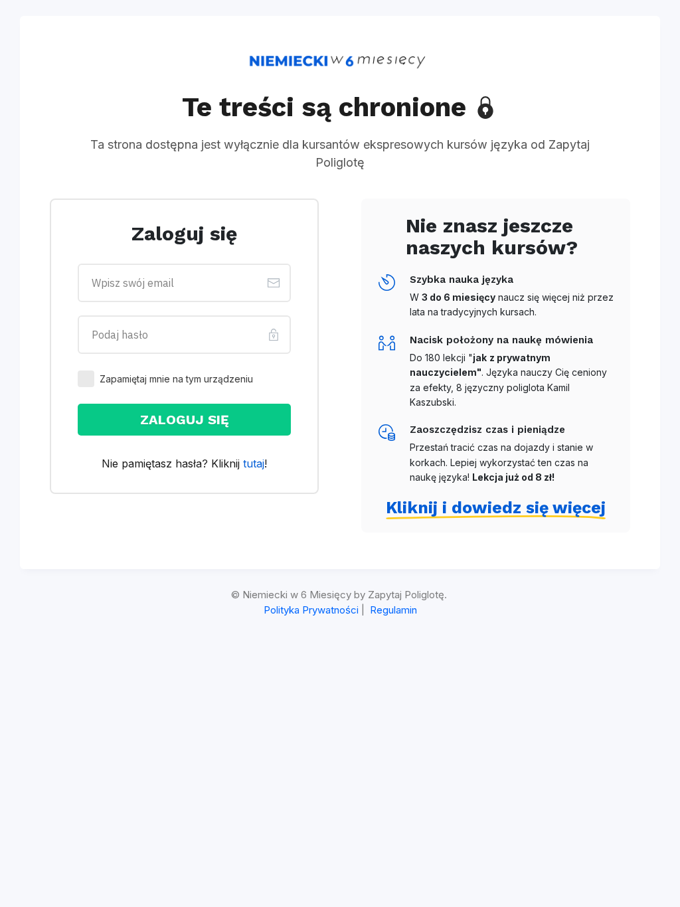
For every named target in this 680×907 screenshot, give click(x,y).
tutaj (253, 463)
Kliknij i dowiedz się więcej (496, 507)
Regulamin (393, 610)
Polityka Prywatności (311, 610)
